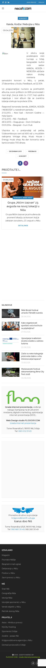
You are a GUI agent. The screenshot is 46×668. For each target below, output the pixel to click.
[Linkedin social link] (8, 2)
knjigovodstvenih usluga (23, 518)
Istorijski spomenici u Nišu (14, 602)
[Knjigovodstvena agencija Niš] (23, 510)
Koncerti (23, 18)
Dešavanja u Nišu (10, 568)
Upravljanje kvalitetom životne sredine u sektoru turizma (32, 341)
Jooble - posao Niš (10, 636)
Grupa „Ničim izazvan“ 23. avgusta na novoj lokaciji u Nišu (23, 206)
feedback (32, 151)
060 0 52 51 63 (24, 431)
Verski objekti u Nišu (11, 607)
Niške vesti (27, 198)
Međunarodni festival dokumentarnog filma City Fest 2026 (32, 372)
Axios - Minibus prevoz (12, 622)
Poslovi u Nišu (8, 573)
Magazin (6, 555)
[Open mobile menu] (3, 8)
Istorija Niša (7, 598)
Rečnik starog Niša (10, 611)
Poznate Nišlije (9, 560)
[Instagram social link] (5, 2)
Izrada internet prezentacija (23, 423)
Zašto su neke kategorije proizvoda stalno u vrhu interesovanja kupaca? (32, 356)
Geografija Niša (9, 593)
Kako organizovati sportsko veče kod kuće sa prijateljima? (31, 325)
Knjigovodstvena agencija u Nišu (17, 640)
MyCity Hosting (9, 627)
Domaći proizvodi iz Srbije (14, 645)
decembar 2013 (15, 151)
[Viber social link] (25, 163)
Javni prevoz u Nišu (11, 577)
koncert (23, 156)
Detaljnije (23, 225)
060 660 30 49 (18, 529)
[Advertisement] (23, 273)
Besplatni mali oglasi (11, 564)
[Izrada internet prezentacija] (23, 397)
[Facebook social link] (3, 2)
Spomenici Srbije (9, 631)
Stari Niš (5, 589)
